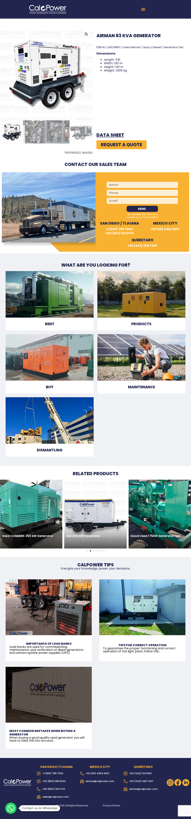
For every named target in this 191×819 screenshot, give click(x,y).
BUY (50, 387)
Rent (49, 324)
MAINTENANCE (141, 387)
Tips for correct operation (142, 645)
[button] (143, 9)
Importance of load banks (49, 644)
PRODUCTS (141, 324)
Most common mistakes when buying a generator (42, 733)
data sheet (110, 135)
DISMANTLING (49, 450)
